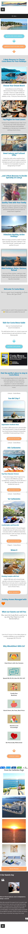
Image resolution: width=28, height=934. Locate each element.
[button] (2, 24)
